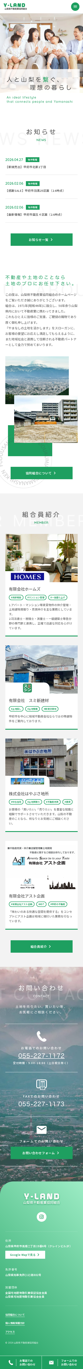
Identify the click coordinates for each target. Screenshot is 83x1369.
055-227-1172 (41, 1055)
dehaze (75, 7)
